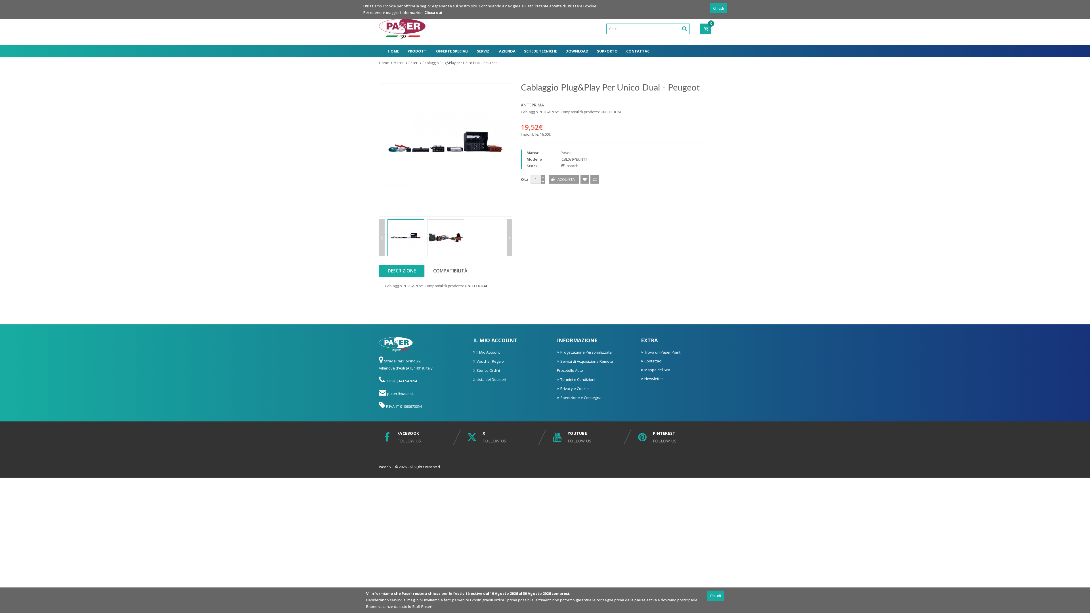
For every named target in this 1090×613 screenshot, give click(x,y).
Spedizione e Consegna (580, 397)
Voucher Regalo (490, 361)
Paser (413, 62)
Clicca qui (433, 12)
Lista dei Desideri (491, 379)
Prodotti (417, 51)
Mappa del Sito (657, 369)
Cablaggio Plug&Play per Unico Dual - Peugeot (459, 62)
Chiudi (718, 8)
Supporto (607, 51)
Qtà (524, 179)
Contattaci (638, 51)
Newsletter (653, 378)
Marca (399, 62)
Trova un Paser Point (662, 352)
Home (393, 51)
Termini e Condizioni (577, 379)
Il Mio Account (488, 352)
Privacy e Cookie (574, 388)
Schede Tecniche (540, 51)
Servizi (484, 51)
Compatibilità (450, 271)
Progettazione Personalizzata (586, 352)
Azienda (507, 51)
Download (576, 51)
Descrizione (402, 271)
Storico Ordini (488, 370)
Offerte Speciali (452, 51)
